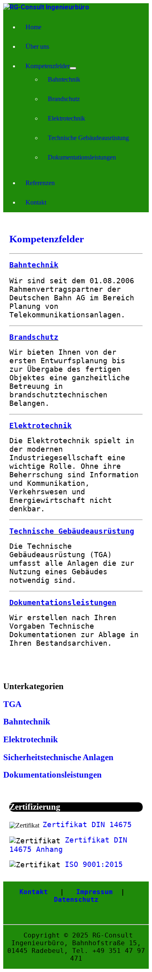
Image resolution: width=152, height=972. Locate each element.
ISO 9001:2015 (94, 864)
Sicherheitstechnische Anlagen (58, 757)
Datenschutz (76, 899)
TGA (12, 704)
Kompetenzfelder (48, 66)
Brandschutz (64, 98)
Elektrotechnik (66, 118)
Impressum (94, 892)
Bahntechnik (64, 79)
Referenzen (40, 182)
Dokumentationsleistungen (82, 157)
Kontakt (36, 202)
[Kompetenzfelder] (73, 68)
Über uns (37, 46)
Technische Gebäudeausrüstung (88, 137)
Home (33, 27)
